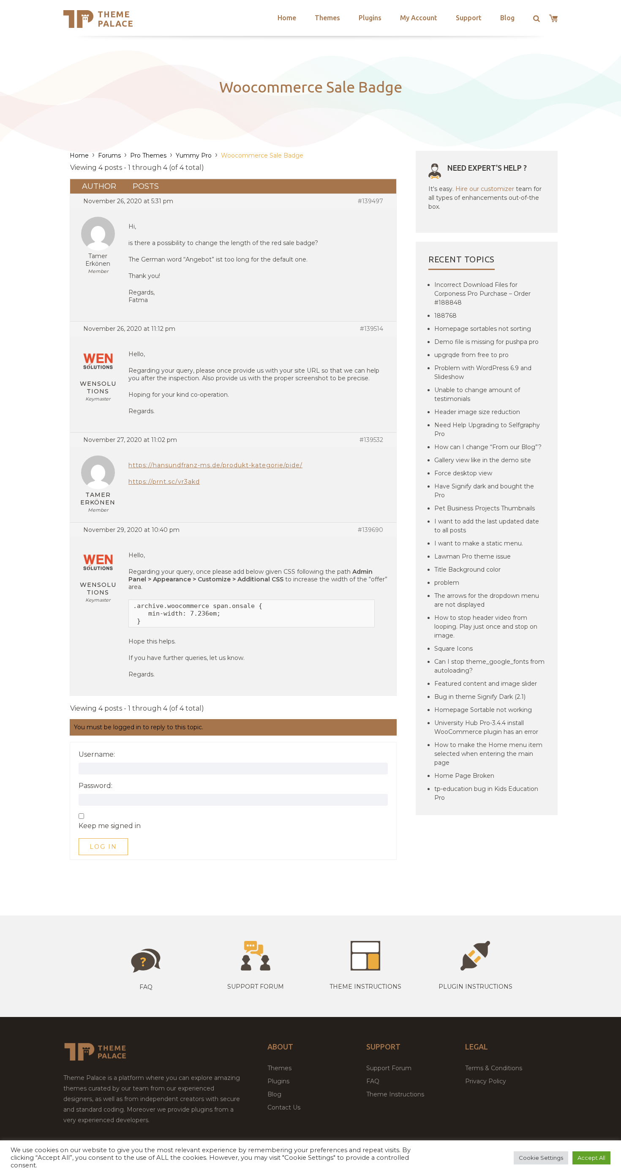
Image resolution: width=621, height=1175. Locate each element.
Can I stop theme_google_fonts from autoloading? (489, 666)
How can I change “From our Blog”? (488, 447)
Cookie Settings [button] (541, 1157)
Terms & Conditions (493, 1068)
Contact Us (283, 1107)
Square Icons (453, 648)
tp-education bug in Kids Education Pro (486, 793)
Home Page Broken (464, 776)
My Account (418, 18)
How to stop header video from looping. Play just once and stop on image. (485, 626)
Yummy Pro (194, 155)
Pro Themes (148, 155)
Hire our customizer (484, 189)
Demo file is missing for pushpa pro (486, 342)
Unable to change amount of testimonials (477, 394)
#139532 (371, 440)
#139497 (370, 201)
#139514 (371, 329)
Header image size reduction (477, 412)
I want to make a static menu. (478, 543)
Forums (109, 155)
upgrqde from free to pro (471, 355)
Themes (327, 18)
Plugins (370, 18)
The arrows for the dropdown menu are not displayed (486, 600)
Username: (97, 754)
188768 (445, 315)
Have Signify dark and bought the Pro (484, 491)
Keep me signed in (110, 826)
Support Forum (255, 986)
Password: (95, 786)
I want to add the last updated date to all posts (486, 526)
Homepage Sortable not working (483, 710)
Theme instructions (365, 986)
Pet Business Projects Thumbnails (484, 508)
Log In (103, 847)
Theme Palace (115, 18)
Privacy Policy (485, 1081)
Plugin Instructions (475, 986)
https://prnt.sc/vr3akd (164, 481)
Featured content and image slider (485, 683)
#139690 (370, 530)
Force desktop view (463, 473)
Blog (507, 18)
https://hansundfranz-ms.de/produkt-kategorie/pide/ (215, 465)
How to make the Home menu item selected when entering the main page (488, 753)
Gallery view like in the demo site (482, 460)
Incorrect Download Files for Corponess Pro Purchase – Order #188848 (482, 293)
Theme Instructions (395, 1094)
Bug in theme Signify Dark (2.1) (480, 697)
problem (446, 582)
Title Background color (467, 569)
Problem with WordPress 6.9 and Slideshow (482, 372)
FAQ (372, 1081)
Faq (146, 987)
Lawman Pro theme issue (472, 556)
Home (287, 18)
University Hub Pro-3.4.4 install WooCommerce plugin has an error (486, 727)
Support (469, 18)
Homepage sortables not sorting (482, 329)
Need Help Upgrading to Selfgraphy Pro (487, 429)
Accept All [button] (591, 1157)
